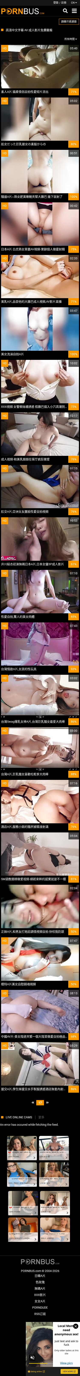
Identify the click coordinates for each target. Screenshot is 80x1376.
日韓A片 (40, 1275)
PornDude (40, 1307)
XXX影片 (40, 1295)
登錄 (55, 2)
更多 (41, 1117)
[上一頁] (32, 1102)
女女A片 (40, 1301)
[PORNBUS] (22, 11)
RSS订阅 (40, 1314)
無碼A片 (40, 1288)
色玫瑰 (40, 1282)
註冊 (63, 2)
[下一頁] (47, 1102)
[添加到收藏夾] (65, 48)
